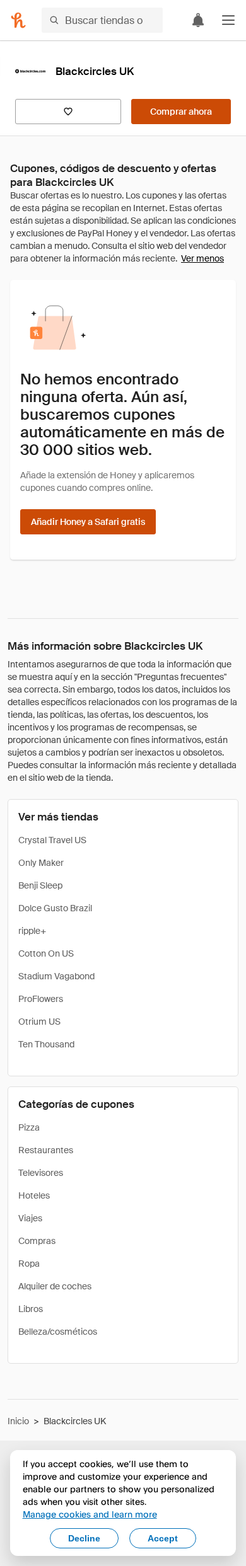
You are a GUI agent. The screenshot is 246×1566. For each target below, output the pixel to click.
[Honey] (18, 20)
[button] (228, 20)
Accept (163, 1538)
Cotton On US (46, 953)
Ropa (29, 1263)
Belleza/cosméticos (57, 1331)
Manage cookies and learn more (90, 1514)
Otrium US (39, 1021)
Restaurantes (45, 1150)
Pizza (29, 1127)
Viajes (30, 1218)
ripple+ (32, 930)
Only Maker (41, 862)
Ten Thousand (46, 1044)
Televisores (40, 1172)
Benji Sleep (40, 885)
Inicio (18, 1421)
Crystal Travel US (52, 840)
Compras (37, 1240)
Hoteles (34, 1195)
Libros (30, 1309)
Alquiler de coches (54, 1286)
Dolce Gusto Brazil (55, 908)
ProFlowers (40, 999)
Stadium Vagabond (56, 976)
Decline (84, 1538)
